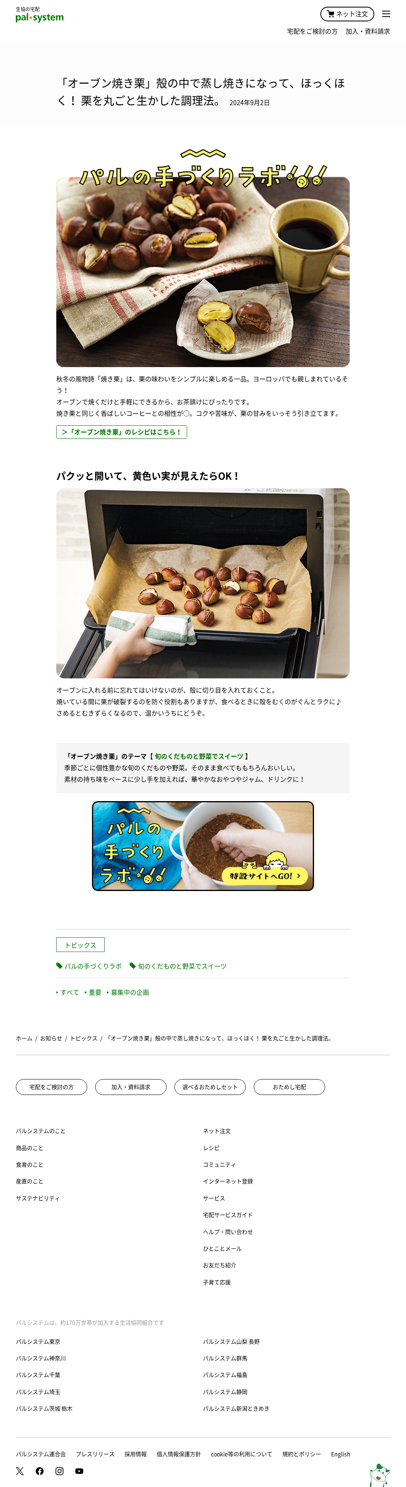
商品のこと (30, 1148)
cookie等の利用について (241, 1454)
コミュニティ (219, 1164)
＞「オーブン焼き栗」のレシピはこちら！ (121, 432)
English (340, 1454)
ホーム (24, 1038)
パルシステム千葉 (38, 1375)
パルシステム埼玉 (38, 1392)
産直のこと (30, 1181)
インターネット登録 (228, 1181)
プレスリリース (95, 1454)
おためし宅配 (289, 1087)
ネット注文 (352, 14)
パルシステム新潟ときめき (236, 1408)
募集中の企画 (130, 992)
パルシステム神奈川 (41, 1358)
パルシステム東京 (38, 1341)
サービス (214, 1198)
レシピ (211, 1148)
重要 (95, 992)
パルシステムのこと (41, 1131)
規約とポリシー (301, 1454)
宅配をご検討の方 (312, 31)
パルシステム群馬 (225, 1358)
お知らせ (51, 1038)
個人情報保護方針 (179, 1454)
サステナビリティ (38, 1198)
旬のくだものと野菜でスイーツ (199, 756)
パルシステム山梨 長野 (231, 1341)
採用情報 (135, 1454)
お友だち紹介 (219, 1265)
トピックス (80, 945)
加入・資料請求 (368, 31)
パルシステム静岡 (225, 1392)
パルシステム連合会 (41, 1454)
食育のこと (30, 1164)
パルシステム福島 (225, 1375)
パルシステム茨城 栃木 (44, 1408)
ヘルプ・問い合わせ (228, 1232)
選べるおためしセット (210, 1087)
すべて (69, 992)
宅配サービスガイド (228, 1215)
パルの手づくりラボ (93, 966)
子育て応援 (217, 1282)
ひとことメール (222, 1248)
